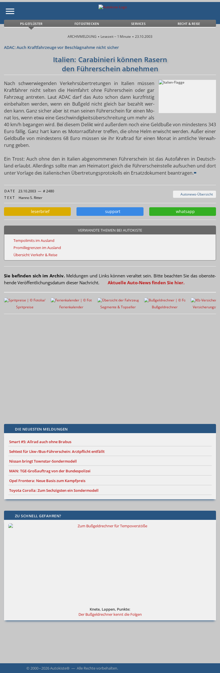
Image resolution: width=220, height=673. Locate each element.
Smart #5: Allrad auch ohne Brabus (40, 441)
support (111, 211)
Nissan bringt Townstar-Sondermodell (43, 461)
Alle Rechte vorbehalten (97, 668)
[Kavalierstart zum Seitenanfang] (208, 661)
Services (138, 23)
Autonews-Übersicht (196, 194)
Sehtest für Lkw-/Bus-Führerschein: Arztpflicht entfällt (57, 451)
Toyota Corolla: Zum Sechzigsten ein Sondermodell (54, 490)
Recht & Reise (189, 23)
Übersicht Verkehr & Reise (35, 254)
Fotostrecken (86, 23)
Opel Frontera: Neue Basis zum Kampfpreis (47, 480)
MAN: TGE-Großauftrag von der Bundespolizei (50, 470)
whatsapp (184, 211)
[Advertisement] (104, 365)
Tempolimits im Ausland (33, 240)
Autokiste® (60, 668)
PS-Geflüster (31, 23)
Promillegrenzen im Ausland (37, 247)
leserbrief (39, 211)
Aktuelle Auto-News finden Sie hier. (146, 282)
